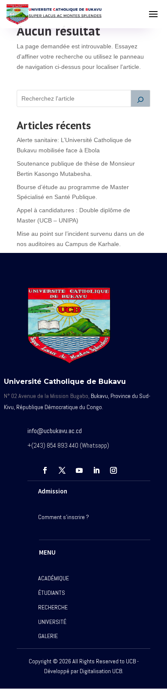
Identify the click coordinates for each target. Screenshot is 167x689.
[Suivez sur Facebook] (45, 470)
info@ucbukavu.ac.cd (54, 430)
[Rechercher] (140, 98)
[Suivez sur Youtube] (79, 470)
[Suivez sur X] (62, 470)
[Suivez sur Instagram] (113, 470)
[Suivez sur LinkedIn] (96, 470)
